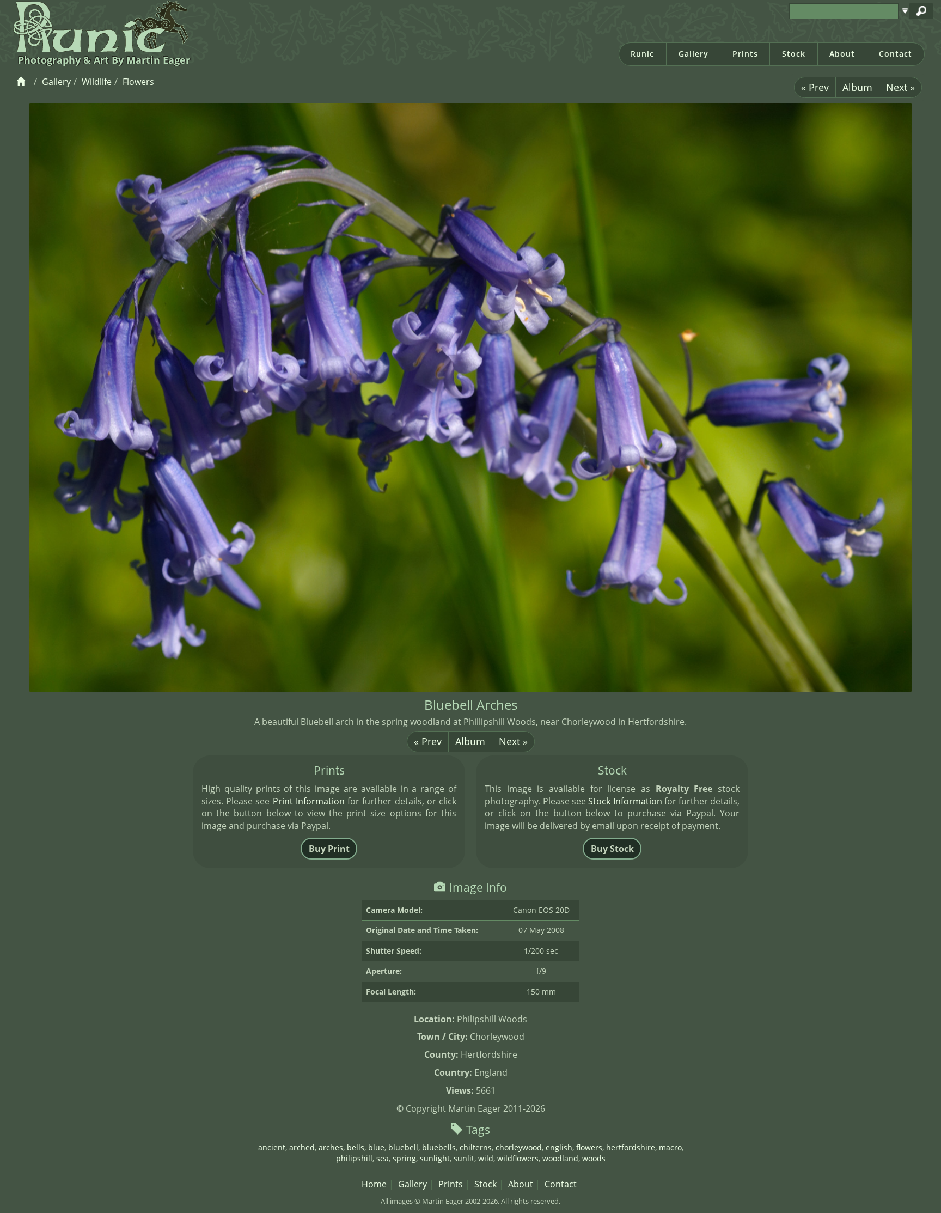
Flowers (138, 82)
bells (355, 1147)
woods (594, 1158)
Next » (900, 87)
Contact (895, 53)
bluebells (439, 1147)
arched (302, 1147)
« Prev (815, 87)
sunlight (435, 1158)
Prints (745, 53)
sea (382, 1158)
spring (404, 1158)
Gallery (693, 53)
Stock (793, 53)
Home (374, 1184)
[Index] (22, 82)
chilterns (476, 1147)
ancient (271, 1147)
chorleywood (519, 1147)
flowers (589, 1147)
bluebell (403, 1147)
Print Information (309, 801)
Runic (642, 53)
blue (376, 1147)
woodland (560, 1158)
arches (331, 1147)
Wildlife (97, 82)
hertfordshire (630, 1147)
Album (857, 87)
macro (670, 1147)
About (842, 53)
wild (485, 1158)
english (559, 1147)
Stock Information (625, 801)
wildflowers (518, 1158)
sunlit (464, 1158)
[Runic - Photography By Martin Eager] (98, 26)
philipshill (354, 1158)
